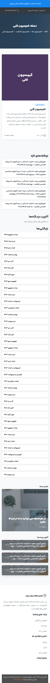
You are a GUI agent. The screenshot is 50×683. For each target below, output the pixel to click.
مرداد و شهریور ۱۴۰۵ (11, 234)
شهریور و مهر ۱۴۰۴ (10, 281)
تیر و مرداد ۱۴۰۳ (9, 354)
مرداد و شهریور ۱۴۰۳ (11, 348)
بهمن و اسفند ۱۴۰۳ (10, 314)
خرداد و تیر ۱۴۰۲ (9, 441)
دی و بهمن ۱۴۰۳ (10, 321)
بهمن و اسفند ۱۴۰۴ (10, 254)
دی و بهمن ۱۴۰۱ (9, 474)
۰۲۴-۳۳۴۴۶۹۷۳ (10, 10)
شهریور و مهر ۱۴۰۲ (10, 421)
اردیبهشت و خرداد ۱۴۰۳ (12, 368)
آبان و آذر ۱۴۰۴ (8, 268)
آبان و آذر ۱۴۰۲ (8, 408)
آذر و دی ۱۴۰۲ (8, 401)
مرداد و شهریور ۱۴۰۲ (10, 428)
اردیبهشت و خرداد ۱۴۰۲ (12, 448)
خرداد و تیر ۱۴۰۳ (9, 361)
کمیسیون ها (37, 31)
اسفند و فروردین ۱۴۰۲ (11, 381)
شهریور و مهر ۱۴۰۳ (10, 341)
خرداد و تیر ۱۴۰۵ (9, 248)
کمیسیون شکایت (22, 31)
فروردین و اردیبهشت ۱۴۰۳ (13, 374)
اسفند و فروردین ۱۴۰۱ (11, 461)
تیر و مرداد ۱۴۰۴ (9, 294)
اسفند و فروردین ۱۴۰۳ (11, 308)
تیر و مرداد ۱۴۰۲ (9, 434)
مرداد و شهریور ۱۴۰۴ (11, 288)
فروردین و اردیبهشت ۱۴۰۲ (12, 454)
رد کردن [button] (12, 3)
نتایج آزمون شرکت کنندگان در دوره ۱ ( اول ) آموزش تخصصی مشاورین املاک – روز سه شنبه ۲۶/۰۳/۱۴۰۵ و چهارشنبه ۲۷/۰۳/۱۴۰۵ (26, 194)
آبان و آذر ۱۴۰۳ (9, 334)
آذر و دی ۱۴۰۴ (8, 261)
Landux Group (18, 680)
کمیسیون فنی (7, 31)
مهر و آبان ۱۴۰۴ (9, 274)
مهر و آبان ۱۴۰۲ (9, 414)
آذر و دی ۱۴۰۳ (8, 328)
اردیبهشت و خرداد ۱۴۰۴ (12, 301)
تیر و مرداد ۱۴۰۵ (9, 241)
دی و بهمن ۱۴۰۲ (9, 394)
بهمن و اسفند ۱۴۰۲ (10, 388)
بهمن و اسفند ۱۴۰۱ (10, 468)
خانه (46, 31)
